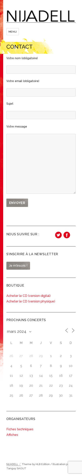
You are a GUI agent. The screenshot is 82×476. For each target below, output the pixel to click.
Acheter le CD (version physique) (30, 301)
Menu (13, 31)
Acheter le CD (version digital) (28, 296)
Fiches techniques (19, 429)
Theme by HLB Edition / (37, 464)
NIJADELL (12, 464)
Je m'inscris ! (18, 265)
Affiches (12, 435)
